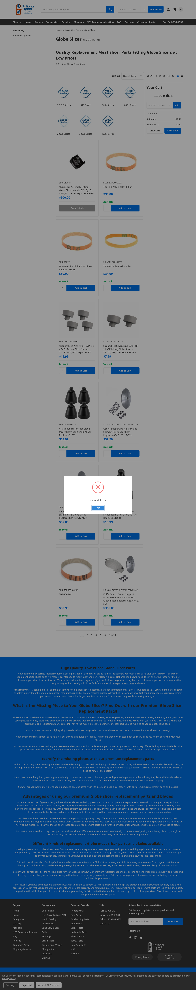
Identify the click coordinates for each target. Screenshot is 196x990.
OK (98, 508)
